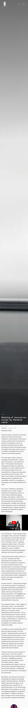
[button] (19, 4)
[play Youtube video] (14, 523)
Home (2, 426)
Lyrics (2, 414)
